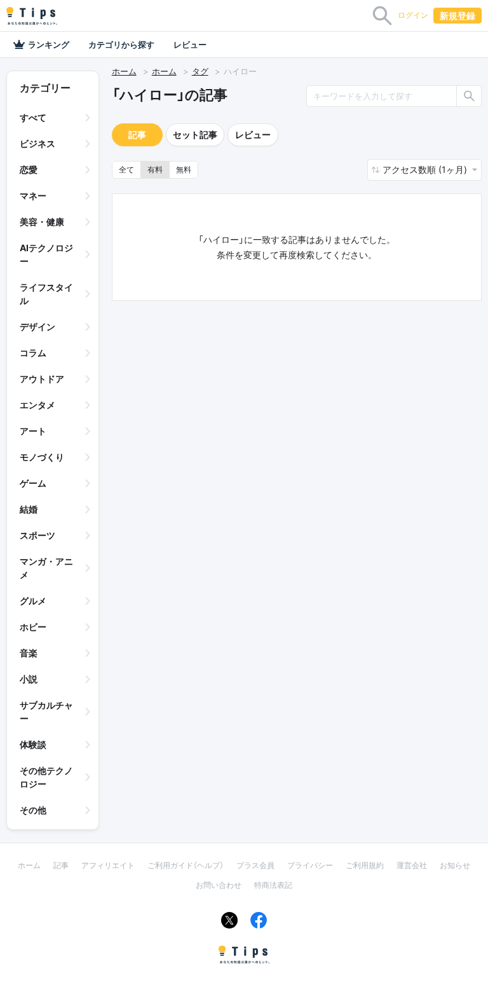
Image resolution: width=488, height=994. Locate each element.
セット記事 (195, 134)
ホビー (33, 626)
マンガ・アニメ (46, 568)
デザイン (37, 326)
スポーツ (37, 535)
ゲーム (33, 483)
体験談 (33, 744)
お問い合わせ (218, 885)
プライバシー (310, 865)
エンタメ (37, 404)
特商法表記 (273, 885)
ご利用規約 (365, 865)
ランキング (48, 44)
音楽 (28, 652)
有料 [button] (155, 169)
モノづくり (42, 457)
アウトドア (42, 378)
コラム (33, 352)
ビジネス (37, 143)
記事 (137, 134)
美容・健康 (42, 221)
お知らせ (455, 865)
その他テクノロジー (46, 777)
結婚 (28, 509)
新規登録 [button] (457, 15)
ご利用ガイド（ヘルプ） (185, 865)
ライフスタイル (46, 294)
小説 (28, 678)
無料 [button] (183, 169)
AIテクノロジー (46, 254)
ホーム (124, 71)
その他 (33, 809)
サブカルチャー (46, 712)
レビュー (190, 44)
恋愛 (28, 169)
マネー (33, 195)
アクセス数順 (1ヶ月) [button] (426, 169)
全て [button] (126, 169)
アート (33, 430)
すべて (33, 117)
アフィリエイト (108, 865)
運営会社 (411, 865)
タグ (200, 71)
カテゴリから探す (121, 44)
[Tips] (31, 16)
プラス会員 (255, 865)
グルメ (33, 600)
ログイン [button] (413, 15)
